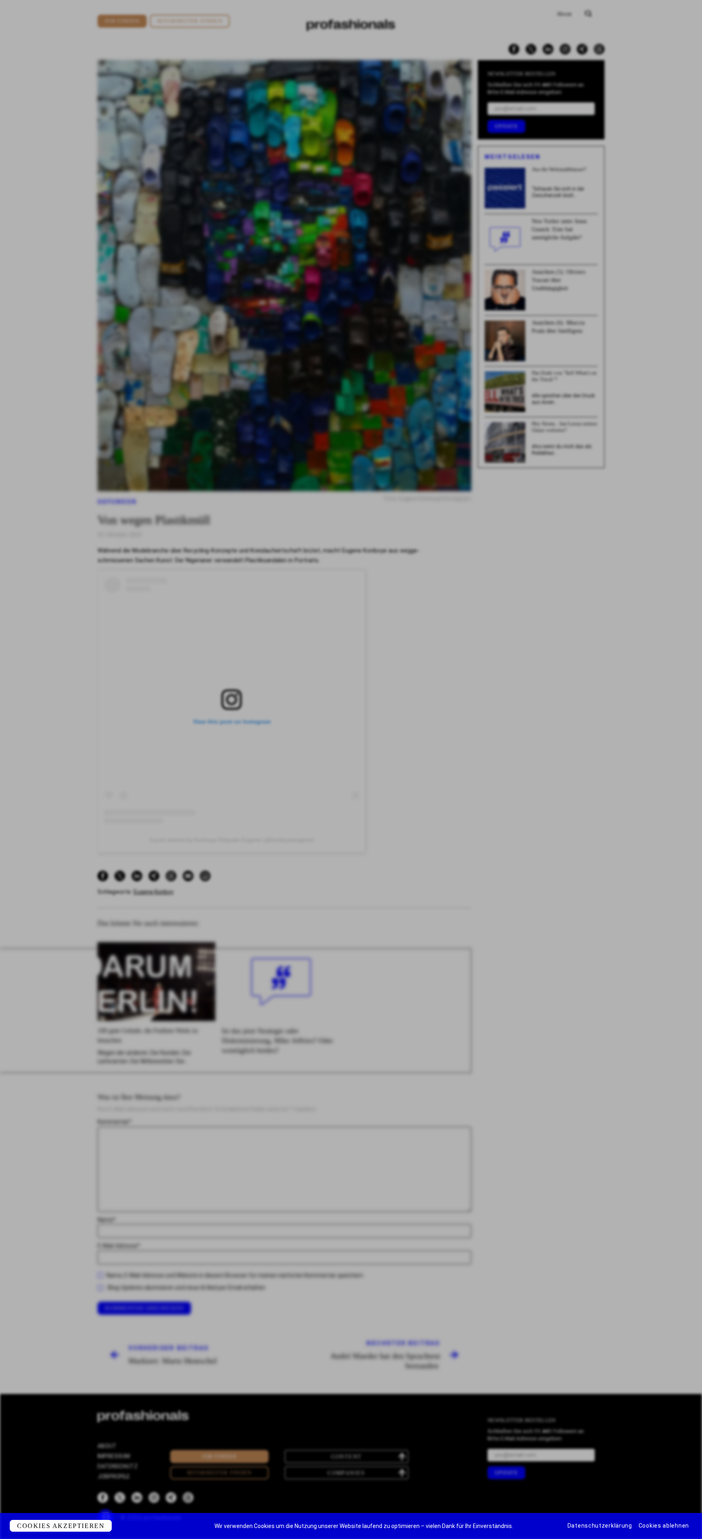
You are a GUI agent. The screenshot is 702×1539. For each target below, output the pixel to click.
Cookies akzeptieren (60, 1525)
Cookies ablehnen (664, 1525)
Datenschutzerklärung (600, 1525)
